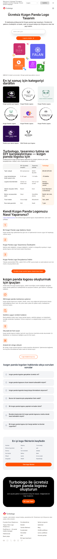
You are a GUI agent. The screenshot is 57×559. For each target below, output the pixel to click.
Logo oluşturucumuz (9, 217)
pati (37, 448)
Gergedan (8, 458)
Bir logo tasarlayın (25, 538)
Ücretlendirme (24, 522)
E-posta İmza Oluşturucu (10, 522)
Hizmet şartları (42, 535)
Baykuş (23, 445)
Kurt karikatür (24, 450)
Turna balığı (39, 445)
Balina (22, 453)
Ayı (21, 448)
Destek (22, 525)
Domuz (7, 450)
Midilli (22, 458)
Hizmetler (23, 533)
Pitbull (7, 456)
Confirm (45, 3)
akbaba (38, 450)
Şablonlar (40, 525)
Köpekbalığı (39, 458)
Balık (37, 453)
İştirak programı (43, 522)
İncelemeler (23, 530)
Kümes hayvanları (10, 448)
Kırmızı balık (39, 456)
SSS (21, 535)
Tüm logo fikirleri (28, 464)
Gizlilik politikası (42, 530)
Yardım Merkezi (25, 527)
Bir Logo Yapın (29, 501)
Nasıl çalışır (6, 536)
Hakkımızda (6, 533)
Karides (7, 445)
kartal (22, 456)
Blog (39, 527)
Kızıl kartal (8, 453)
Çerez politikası (42, 533)
